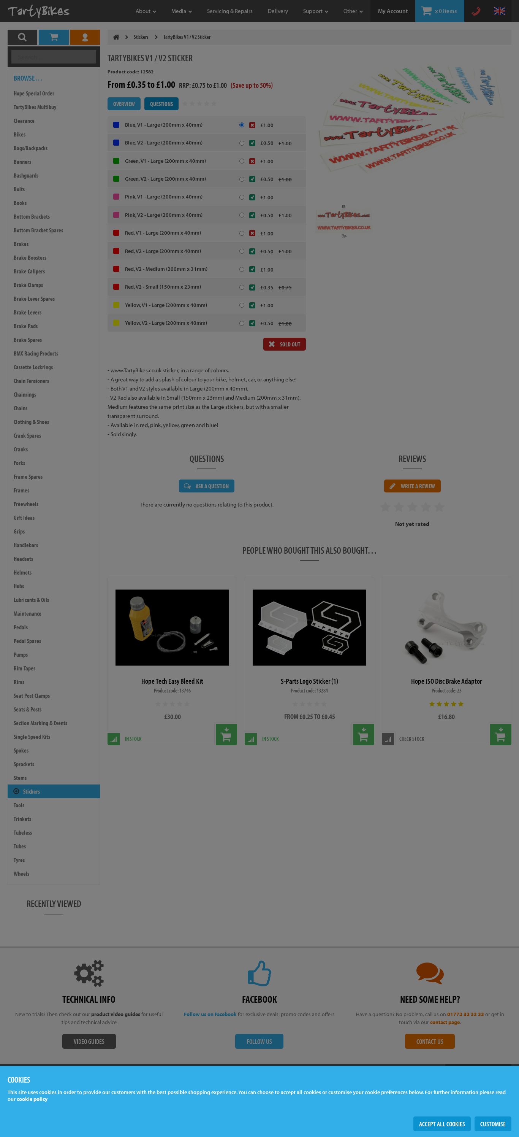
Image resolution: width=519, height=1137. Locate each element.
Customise (493, 1124)
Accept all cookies (442, 1124)
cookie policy (32, 1099)
